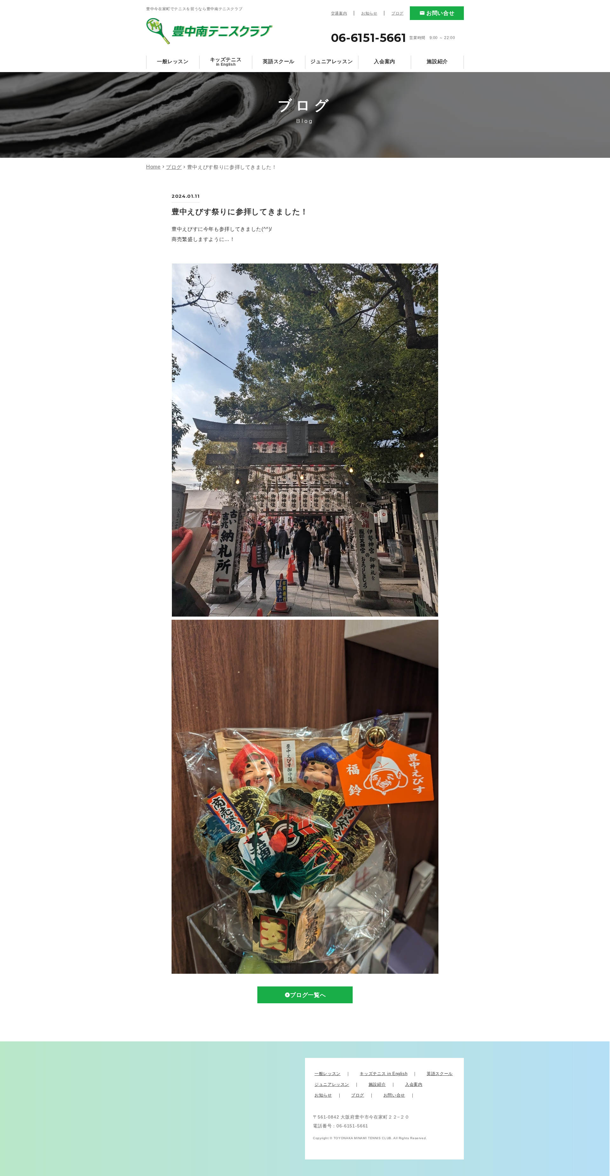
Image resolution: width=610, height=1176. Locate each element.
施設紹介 (437, 61)
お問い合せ (440, 13)
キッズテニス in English (383, 1073)
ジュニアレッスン (331, 61)
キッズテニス (226, 62)
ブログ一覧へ (308, 995)
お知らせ (369, 13)
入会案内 (384, 61)
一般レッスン (173, 61)
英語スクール (279, 61)
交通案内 (339, 13)
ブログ (397, 13)
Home (153, 167)
